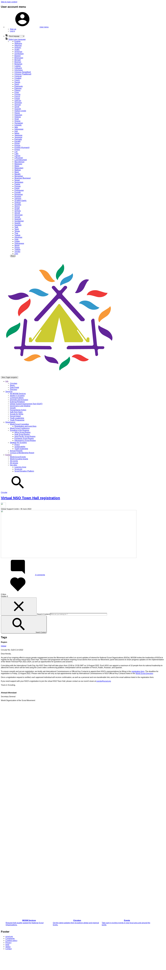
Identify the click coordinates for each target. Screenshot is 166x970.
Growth (13, 408)
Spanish (17, 219)
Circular (4, 492)
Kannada (18, 139)
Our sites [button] (13, 465)
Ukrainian (18, 237)
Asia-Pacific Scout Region (24, 436)
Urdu (16, 239)
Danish (17, 82)
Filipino (17, 90)
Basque (17, 56)
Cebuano (18, 68)
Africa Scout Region (22, 432)
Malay (16, 166)
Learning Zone (20, 467)
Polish (17, 188)
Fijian (16, 92)
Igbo (16, 127)
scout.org (9, 936)
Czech (17, 80)
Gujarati (17, 109)
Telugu (17, 231)
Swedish (17, 225)
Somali (17, 217)
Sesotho (17, 205)
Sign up (13, 29)
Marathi (17, 174)
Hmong (17, 121)
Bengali (17, 60)
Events (127, 920)
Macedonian (19, 162)
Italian (16, 133)
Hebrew (17, 117)
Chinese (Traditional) (22, 74)
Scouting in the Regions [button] (19, 430)
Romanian (18, 194)
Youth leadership (21, 449)
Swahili (17, 223)
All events (14, 461)
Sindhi (17, 209)
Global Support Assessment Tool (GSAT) (26, 404)
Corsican (18, 76)
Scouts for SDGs (16, 414)
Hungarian (18, 123)
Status (8, 947)
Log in (12, 31)
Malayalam (18, 168)
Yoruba (17, 252)
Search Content (43, 614)
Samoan (17, 198)
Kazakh (17, 141)
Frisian (17, 99)
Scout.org (18, 469)
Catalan (17, 66)
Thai (16, 233)
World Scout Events (18, 457)
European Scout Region (24, 438)
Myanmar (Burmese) (22, 178)
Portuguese (19, 190)
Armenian (18, 52)
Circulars (13, 383)
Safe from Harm (16, 412)
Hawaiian (18, 115)
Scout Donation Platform (24, 471)
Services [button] (8, 392)
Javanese (18, 137)
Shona (17, 207)
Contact (8, 949)
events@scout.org (103, 681)
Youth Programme (17, 420)
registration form (137, 671)
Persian (17, 186)
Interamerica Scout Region (25, 440)
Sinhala (17, 211)
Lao (16, 152)
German (17, 105)
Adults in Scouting (17, 396)
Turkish (17, 235)
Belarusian (18, 58)
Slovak (17, 213)
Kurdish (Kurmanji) (21, 147)
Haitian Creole (20, 111)
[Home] (59, 375)
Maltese (17, 170)
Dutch (16, 84)
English (17, 41)
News (12, 385)
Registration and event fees (25, 426)
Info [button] (6, 381)
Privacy (8, 943)
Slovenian (18, 215)
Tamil (16, 229)
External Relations (17, 402)
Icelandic (18, 125)
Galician (17, 101)
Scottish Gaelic (20, 201)
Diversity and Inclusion (19, 400)
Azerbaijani (19, 54)
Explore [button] (8, 455)
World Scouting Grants (19, 459)
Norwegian (18, 182)
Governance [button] (10, 422)
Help (7, 945)
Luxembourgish (20, 160)
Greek (16, 107)
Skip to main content (9, 2)
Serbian (17, 203)
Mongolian (18, 176)
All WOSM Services (18, 394)
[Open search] (18, 490)
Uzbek (17, 241)
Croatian (17, 78)
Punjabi (17, 192)
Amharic (17, 48)
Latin (16, 154)
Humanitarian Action (18, 410)
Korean (17, 145)
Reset (13, 256)
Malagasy (18, 164)
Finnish (17, 94)
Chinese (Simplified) (22, 72)
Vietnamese (19, 243)
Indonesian (18, 129)
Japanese (18, 135)
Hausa (17, 113)
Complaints (10, 939)
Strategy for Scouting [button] (18, 443)
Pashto (17, 184)
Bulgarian (18, 64)
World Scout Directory (144, 673)
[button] (27, 27)
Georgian (18, 103)
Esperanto (18, 86)
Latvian (17, 156)
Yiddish (17, 249)
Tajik (16, 227)
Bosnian (17, 62)
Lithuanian (18, 158)
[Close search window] (19, 606)
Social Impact (15, 416)
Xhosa (17, 247)
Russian (17, 196)
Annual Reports (16, 451)
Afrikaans (18, 43)
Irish (16, 131)
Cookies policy (11, 941)
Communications (16, 398)
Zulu (16, 254)
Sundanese (19, 221)
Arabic (17, 50)
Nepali (17, 180)
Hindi (16, 119)
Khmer (17, 143)
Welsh (17, 245)
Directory (13, 389)
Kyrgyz (17, 150)
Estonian (18, 88)
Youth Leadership (17, 418)
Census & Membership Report (22, 453)
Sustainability (19, 447)
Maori (16, 172)
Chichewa (18, 70)
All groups (14, 463)
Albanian (18, 45)
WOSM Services (29, 920)
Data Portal (14, 387)
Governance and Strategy (20, 406)
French (17, 96)
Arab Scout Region (22, 434)
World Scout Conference (20, 428)
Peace (17, 445)
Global (3, 646)
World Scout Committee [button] (19, 424)
